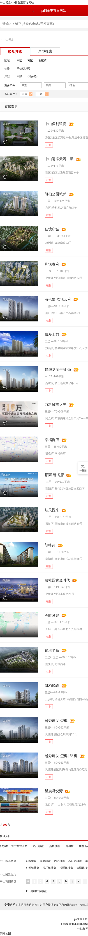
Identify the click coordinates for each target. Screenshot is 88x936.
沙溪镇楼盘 (66, 867)
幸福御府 (52, 440)
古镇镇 (42, 60)
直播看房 (11, 107)
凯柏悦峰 (52, 686)
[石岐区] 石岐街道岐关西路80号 (63, 523)
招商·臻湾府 (54, 475)
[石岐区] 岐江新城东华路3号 (61, 383)
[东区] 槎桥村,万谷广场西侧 (61, 207)
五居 (55, 657)
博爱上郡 (52, 334)
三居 (40, 94)
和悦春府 (52, 264)
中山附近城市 (8, 874)
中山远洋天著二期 (59, 159)
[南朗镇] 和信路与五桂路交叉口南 (65, 488)
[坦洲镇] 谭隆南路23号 (58, 242)
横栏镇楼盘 (49, 867)
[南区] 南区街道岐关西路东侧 (62, 172)
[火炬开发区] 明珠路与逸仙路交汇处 (66, 769)
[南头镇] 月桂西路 (55, 664)
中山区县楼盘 (8, 861)
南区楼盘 (45, 861)
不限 (19, 76)
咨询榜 (69, 846)
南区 (30, 60)
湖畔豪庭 (52, 615)
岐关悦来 (52, 510)
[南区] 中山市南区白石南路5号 (63, 313)
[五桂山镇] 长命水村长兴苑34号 (63, 629)
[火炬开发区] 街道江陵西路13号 (63, 278)
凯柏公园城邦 (55, 194)
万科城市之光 (55, 405)
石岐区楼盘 (75, 861)
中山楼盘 (8, 39)
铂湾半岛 (52, 650)
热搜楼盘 (54, 846)
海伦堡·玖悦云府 (58, 299)
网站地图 (5, 933)
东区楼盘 (31, 861)
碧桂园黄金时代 (57, 580)
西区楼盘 (59, 861)
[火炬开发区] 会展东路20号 (61, 734)
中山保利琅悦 (55, 124)
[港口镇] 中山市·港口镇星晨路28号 (65, 804)
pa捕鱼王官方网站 (53, 10)
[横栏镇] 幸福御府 (55, 453)
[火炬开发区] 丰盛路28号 (59, 594)
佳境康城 (52, 229)
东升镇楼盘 (32, 867)
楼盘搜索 (15, 51)
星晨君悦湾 (54, 791)
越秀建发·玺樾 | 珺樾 (61, 756)
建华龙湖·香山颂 (58, 370)
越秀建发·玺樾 (56, 721)
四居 (24, 94)
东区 (19, 60)
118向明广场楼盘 (36, 891)
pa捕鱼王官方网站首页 (14, 846)
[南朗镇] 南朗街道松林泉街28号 (63, 558)
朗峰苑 (50, 545)
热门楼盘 (38, 846)
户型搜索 (45, 51)
